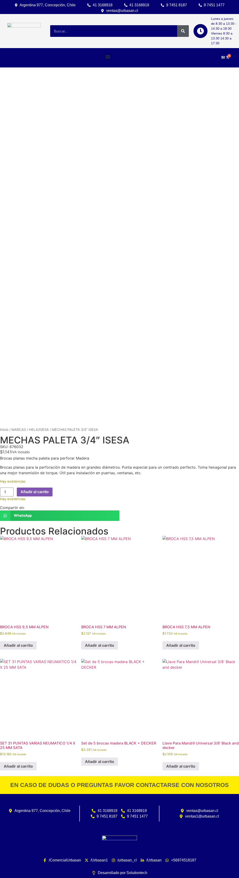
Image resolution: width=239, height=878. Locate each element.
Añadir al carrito (35, 492)
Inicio (4, 430)
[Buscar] (183, 31)
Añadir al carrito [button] (18, 645)
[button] (108, 56)
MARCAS (18, 430)
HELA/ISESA (39, 430)
